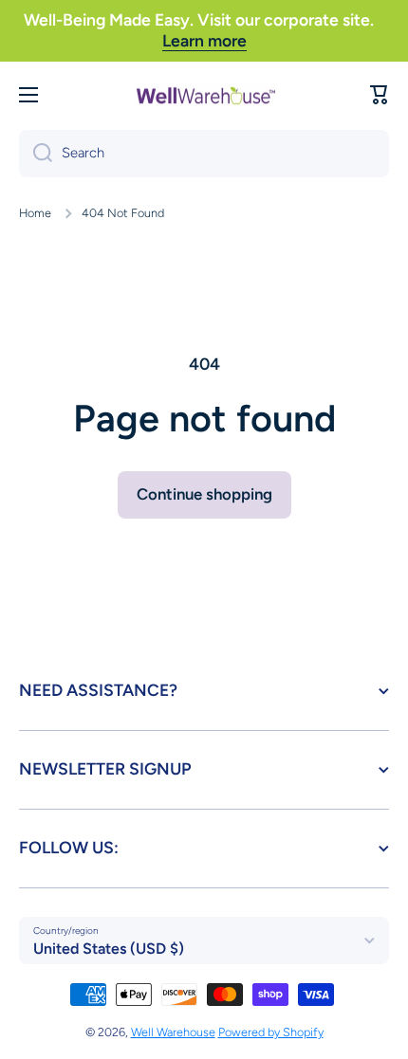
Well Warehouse (173, 1032)
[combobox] (204, 153)
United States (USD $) (108, 949)
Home (35, 213)
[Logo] (204, 94)
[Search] (35, 153)
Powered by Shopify (271, 1032)
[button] (379, 94)
